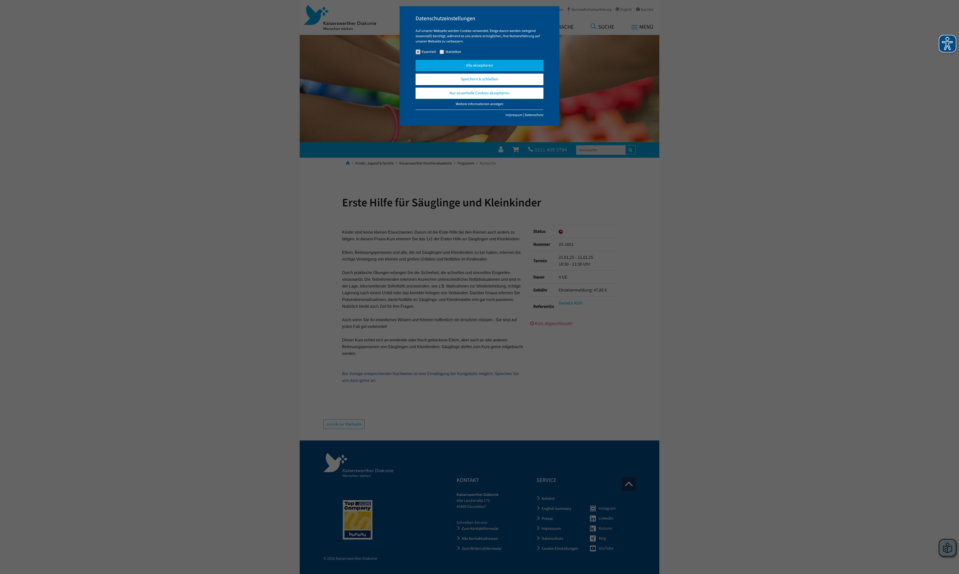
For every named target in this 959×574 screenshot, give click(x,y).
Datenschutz (534, 115)
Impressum (513, 115)
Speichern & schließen (479, 79)
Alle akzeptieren (479, 65)
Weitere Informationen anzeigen (479, 104)
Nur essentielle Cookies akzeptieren (479, 93)
